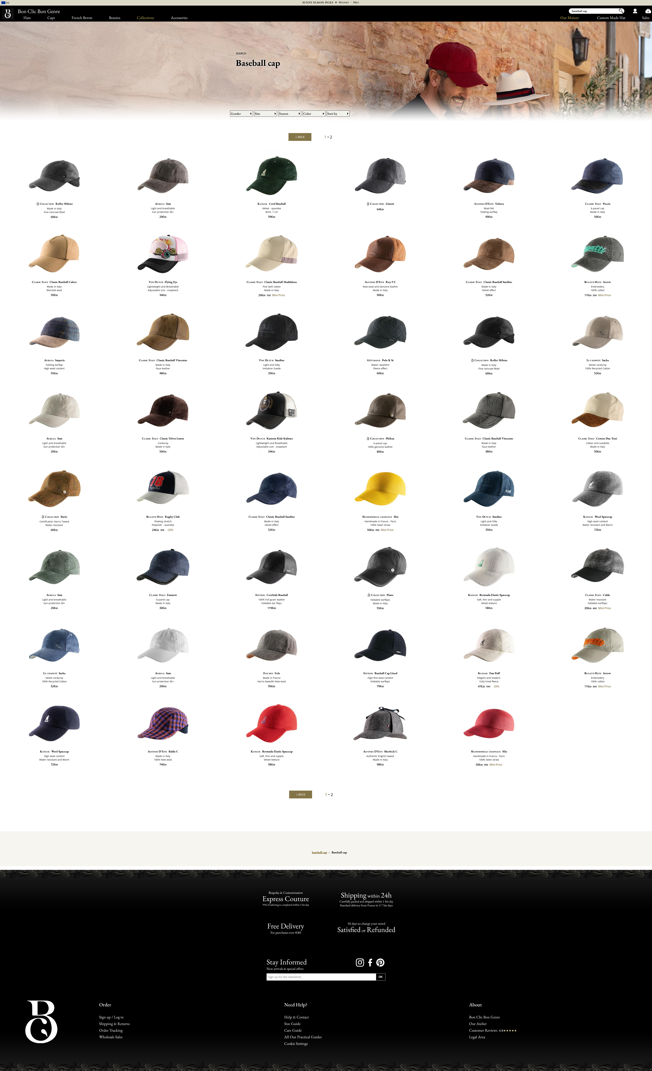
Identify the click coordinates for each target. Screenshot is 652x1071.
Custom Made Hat (611, 17)
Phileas (382, 438)
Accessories (179, 17)
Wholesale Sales (110, 1036)
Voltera (489, 204)
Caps (51, 17)
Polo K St (380, 360)
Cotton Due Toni (597, 438)
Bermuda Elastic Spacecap (489, 595)
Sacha (598, 360)
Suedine (271, 360)
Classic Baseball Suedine (489, 282)
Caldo (597, 595)
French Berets (82, 17)
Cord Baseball (272, 204)
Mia (380, 517)
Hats (27, 17)
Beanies (114, 17)
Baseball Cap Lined (380, 673)
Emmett (163, 595)
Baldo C (163, 751)
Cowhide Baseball (271, 595)
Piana (382, 595)
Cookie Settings (296, 1043)
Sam (163, 204)
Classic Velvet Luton (163, 438)
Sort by (332, 113)
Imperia (54, 360)
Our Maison (569, 17)
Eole (271, 673)
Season (283, 113)
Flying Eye (163, 282)
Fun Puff (489, 673)
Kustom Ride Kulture (271, 438)
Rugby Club (162, 517)
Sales (645, 17)
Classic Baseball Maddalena (272, 282)
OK (381, 976)
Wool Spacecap (597, 517)
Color (307, 113)
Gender (236, 113)
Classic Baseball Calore (54, 282)
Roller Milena (56, 204)
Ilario (56, 517)
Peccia (597, 204)
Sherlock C (380, 751)
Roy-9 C (380, 282)
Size (257, 113)
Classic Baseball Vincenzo (163, 360)
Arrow (597, 282)
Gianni (382, 204)
